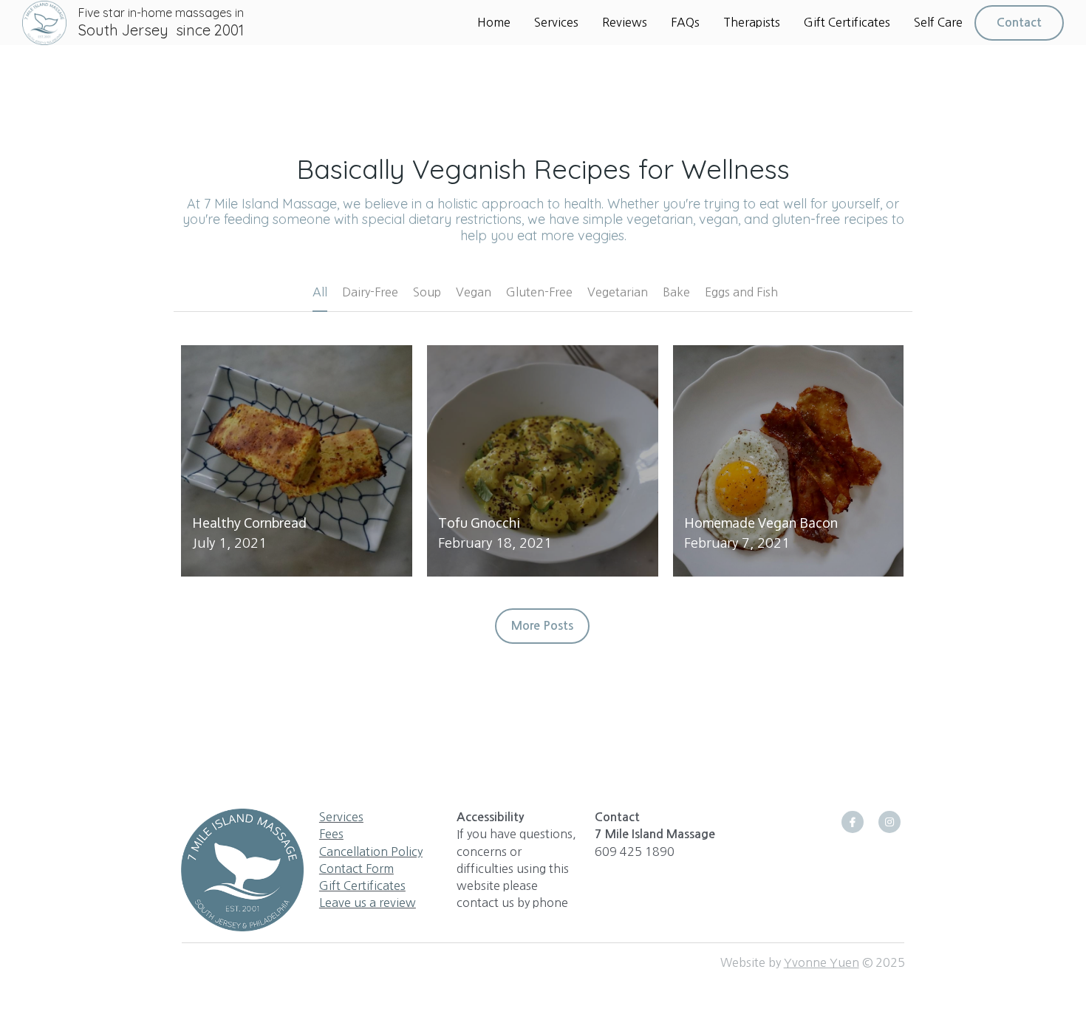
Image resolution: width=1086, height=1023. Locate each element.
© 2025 (882, 962)
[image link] (44, 21)
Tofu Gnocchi (479, 522)
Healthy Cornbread (249, 522)
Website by (752, 962)
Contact (1019, 22)
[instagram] (889, 822)
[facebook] (852, 822)
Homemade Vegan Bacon (761, 522)
